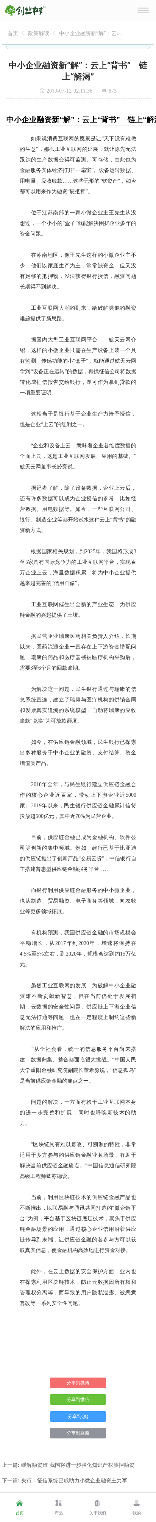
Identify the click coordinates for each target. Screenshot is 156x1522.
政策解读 (38, 33)
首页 (13, 33)
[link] (13, 33)
